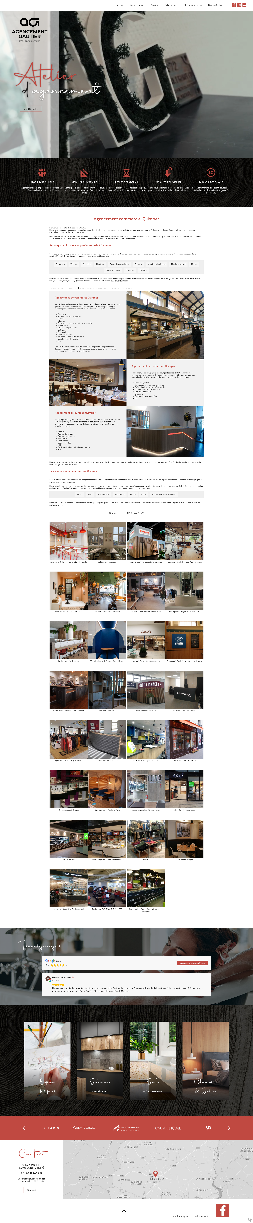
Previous (40, 1128)
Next (212, 1128)
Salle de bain (171, 5)
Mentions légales (181, 1216)
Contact (113, 512)
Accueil (119, 5)
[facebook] (234, 5)
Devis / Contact (215, 5)
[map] (158, 1169)
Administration (202, 1216)
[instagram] (239, 5)
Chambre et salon (193, 5)
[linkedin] (244, 5)
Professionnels (137, 5)
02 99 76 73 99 (135, 512)
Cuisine (154, 5)
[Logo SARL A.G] (59, 81)
